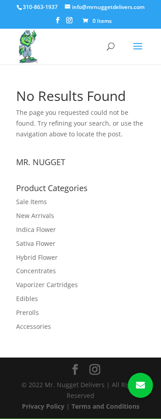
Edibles (27, 298)
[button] (140, 385)
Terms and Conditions (106, 406)
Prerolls (27, 312)
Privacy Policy (43, 406)
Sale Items (31, 201)
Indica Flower (36, 229)
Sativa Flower (35, 243)
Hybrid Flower (37, 257)
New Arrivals (35, 215)
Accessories (33, 326)
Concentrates (36, 270)
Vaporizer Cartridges (47, 284)
